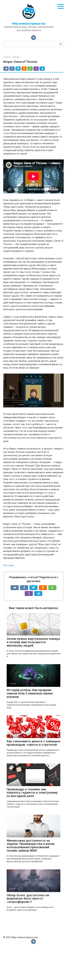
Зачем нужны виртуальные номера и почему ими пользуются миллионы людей (33, 642)
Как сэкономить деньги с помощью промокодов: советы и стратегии (33, 742)
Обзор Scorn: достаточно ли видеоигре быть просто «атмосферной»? (28, 898)
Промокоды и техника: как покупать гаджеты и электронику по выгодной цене (32, 792)
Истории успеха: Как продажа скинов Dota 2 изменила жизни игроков (30, 693)
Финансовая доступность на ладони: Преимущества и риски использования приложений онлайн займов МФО (30, 846)
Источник (8, 565)
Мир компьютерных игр (28, 23)
